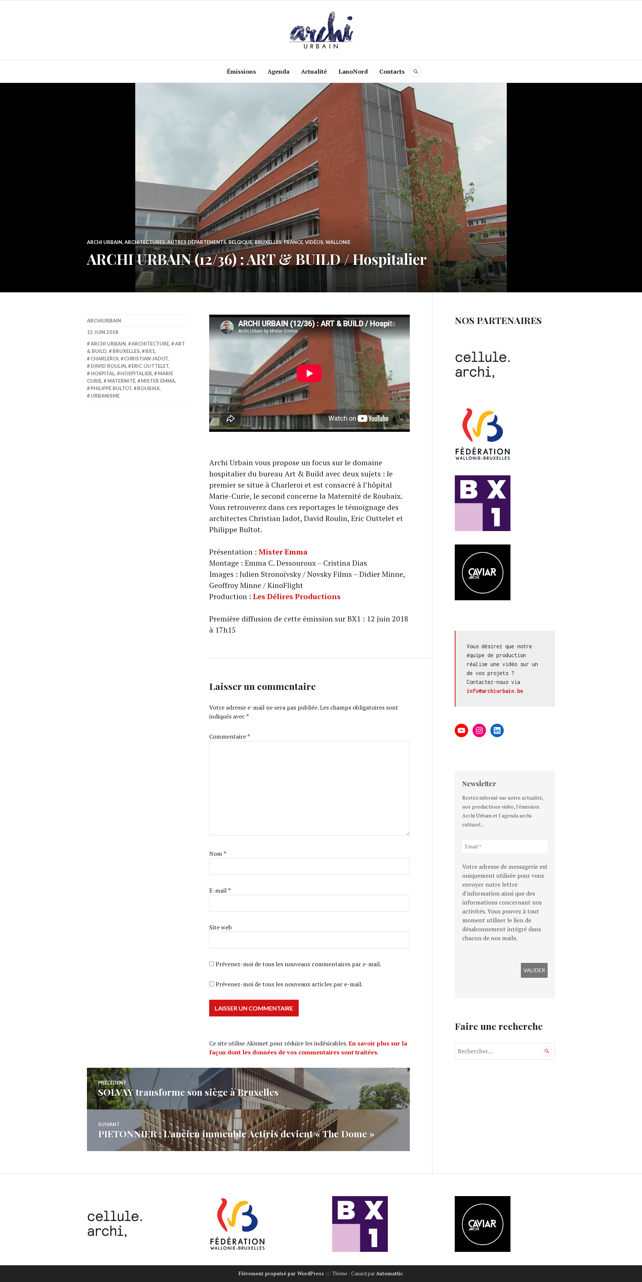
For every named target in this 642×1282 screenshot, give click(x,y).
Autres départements (196, 242)
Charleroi (105, 359)
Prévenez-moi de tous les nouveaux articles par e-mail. (289, 984)
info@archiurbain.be (495, 691)
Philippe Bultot (111, 388)
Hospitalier (136, 373)
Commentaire (229, 736)
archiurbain (104, 321)
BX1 (150, 351)
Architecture (150, 344)
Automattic (389, 1273)
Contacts (392, 71)
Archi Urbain (104, 242)
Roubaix (148, 388)
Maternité (121, 381)
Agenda (278, 71)
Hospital (103, 373)
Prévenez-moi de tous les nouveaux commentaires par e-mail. (298, 964)
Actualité (314, 71)
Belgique (240, 242)
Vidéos (314, 242)
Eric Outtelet (150, 366)
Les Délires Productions (297, 596)
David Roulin (108, 366)
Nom (217, 853)
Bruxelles (268, 242)
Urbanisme (105, 396)
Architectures (144, 242)
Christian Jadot (146, 359)
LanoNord (353, 71)
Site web (220, 927)
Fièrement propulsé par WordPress (281, 1273)
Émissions (241, 71)
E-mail (220, 890)
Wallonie (337, 242)
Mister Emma (283, 552)
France (293, 242)
